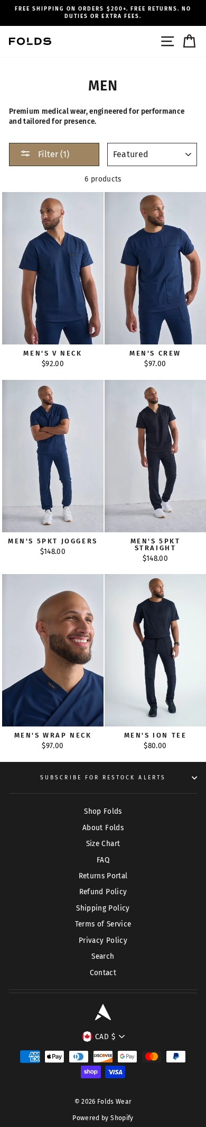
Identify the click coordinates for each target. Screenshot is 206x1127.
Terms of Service (103, 924)
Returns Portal (103, 875)
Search (102, 956)
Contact (103, 972)
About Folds (103, 827)
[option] (103, 13)
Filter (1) (52, 154)
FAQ (103, 860)
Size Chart (103, 843)
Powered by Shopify (102, 1118)
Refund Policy (103, 891)
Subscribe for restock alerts (103, 777)
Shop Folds (102, 811)
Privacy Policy (103, 940)
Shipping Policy (102, 908)
